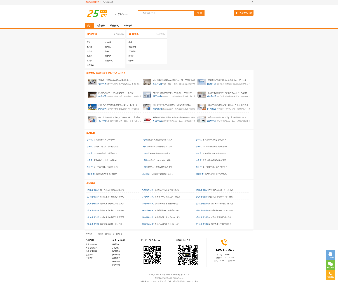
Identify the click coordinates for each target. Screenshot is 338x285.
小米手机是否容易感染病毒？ (221, 217)
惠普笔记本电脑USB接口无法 (221, 197)
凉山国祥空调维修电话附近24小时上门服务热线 (174, 80)
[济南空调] (102, 109)
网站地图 (116, 265)
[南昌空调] (102, 96)
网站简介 (116, 244)
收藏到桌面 (109, 2)
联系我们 (116, 251)
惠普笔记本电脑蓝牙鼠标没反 (112, 204)
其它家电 (90, 65)
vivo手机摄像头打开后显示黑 (221, 210)
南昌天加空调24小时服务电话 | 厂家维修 (116, 93)
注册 (245, 2)
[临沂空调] (212, 96)
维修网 (100, 234)
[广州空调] (212, 109)
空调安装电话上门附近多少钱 (106, 147)
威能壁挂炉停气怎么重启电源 (167, 210)
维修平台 (119, 234)
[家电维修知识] (93, 190)
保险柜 (131, 61)
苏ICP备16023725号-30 (190, 281)
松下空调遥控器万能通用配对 (106, 153)
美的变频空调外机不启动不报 (215, 167)
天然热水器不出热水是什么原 (167, 224)
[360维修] (91, 174)
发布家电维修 (119, 34)
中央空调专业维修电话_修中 (214, 140)
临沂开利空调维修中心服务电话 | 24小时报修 (227, 93)
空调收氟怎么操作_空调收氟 (105, 160)
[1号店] (90, 140)
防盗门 (131, 56)
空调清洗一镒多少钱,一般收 (159, 160)
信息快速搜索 (91, 251)
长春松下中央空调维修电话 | (159, 153)
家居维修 (134, 34)
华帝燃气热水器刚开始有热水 (167, 204)
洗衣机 (89, 51)
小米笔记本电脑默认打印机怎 (167, 190)
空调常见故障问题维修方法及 (160, 140)
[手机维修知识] (93, 197)
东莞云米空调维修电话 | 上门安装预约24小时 (227, 117)
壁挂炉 (108, 56)
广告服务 (116, 248)
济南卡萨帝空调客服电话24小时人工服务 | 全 (118, 105)
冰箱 (107, 51)
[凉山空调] (157, 84)
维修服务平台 (109, 234)
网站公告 (116, 262)
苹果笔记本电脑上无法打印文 (112, 224)
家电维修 (92, 34)
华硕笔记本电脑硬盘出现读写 (112, 217)
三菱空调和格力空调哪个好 (105, 140)
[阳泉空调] (212, 84)
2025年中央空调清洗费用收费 (215, 147)
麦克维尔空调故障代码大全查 (160, 167)
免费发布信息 (245, 13)
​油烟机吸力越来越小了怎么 (162, 174)
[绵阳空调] (157, 96)
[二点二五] (146, 174)
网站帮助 (116, 255)
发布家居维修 (160, 34)
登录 (250, 2)
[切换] (125, 14)
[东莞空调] (212, 121)
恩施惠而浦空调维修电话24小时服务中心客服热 (174, 117)
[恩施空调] (157, 121)
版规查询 (89, 255)
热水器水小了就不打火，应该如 (167, 197)
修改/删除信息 (91, 248)
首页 (89, 25)
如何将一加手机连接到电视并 (221, 204)
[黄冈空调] (102, 84)
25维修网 (143, 281)
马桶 (130, 42)
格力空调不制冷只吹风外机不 (106, 167)
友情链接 (116, 258)
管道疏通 (132, 47)
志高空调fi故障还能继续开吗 (214, 160)
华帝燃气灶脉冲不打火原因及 (221, 190)
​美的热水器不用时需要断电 (216, 174)
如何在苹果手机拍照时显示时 (112, 197)
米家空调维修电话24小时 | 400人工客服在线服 (228, 105)
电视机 (89, 56)
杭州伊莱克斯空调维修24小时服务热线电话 (172, 105)
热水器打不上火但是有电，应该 (167, 217)
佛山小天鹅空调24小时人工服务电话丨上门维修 (119, 117)
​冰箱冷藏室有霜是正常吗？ (106, 174)
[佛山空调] (102, 121)
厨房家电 (109, 61)
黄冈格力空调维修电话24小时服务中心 (115, 80)
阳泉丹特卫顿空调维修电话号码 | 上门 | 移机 (227, 80)
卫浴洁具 (132, 51)
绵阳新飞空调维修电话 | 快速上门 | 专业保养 (172, 93)
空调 (88, 42)
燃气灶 (89, 47)
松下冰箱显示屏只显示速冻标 (112, 190)
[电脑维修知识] (148, 190)
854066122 (229, 255)
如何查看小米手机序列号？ (220, 224)
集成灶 (89, 61)
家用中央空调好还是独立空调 (160, 147)
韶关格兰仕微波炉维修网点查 (215, 153)
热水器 (108, 42)
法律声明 (89, 258)
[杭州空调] (157, 109)
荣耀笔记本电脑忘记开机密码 (112, 210)
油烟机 (108, 47)
